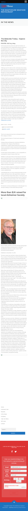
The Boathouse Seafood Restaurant (13, 11)
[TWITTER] (16, 451)
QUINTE (8, 129)
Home (2, 407)
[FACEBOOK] (12, 451)
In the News (4, 414)
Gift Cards (3, 421)
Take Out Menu (5, 419)
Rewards (3, 411)
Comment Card (4, 409)
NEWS (5, 129)
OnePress (11, 507)
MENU (3, 2)
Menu (25, 16)
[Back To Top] (14, 502)
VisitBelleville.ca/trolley (6, 120)
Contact (3, 423)
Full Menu (3, 416)
